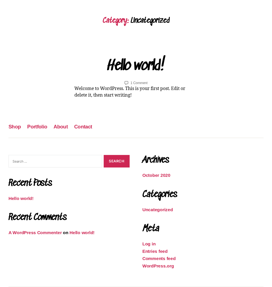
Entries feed (155, 251)
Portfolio (37, 126)
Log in (149, 243)
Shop (14, 126)
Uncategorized (157, 209)
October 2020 (156, 175)
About (61, 126)
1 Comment (138, 83)
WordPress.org (158, 265)
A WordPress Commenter (35, 232)
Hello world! (136, 66)
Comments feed (159, 258)
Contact (83, 126)
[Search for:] (54, 162)
